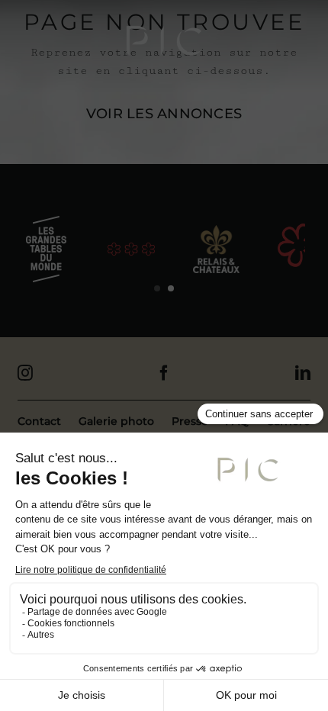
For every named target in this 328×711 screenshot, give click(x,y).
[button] (157, 288)
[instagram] (25, 373)
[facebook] (164, 373)
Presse (190, 421)
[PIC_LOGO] (164, 40)
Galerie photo (116, 421)
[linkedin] (302, 373)
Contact (39, 421)
